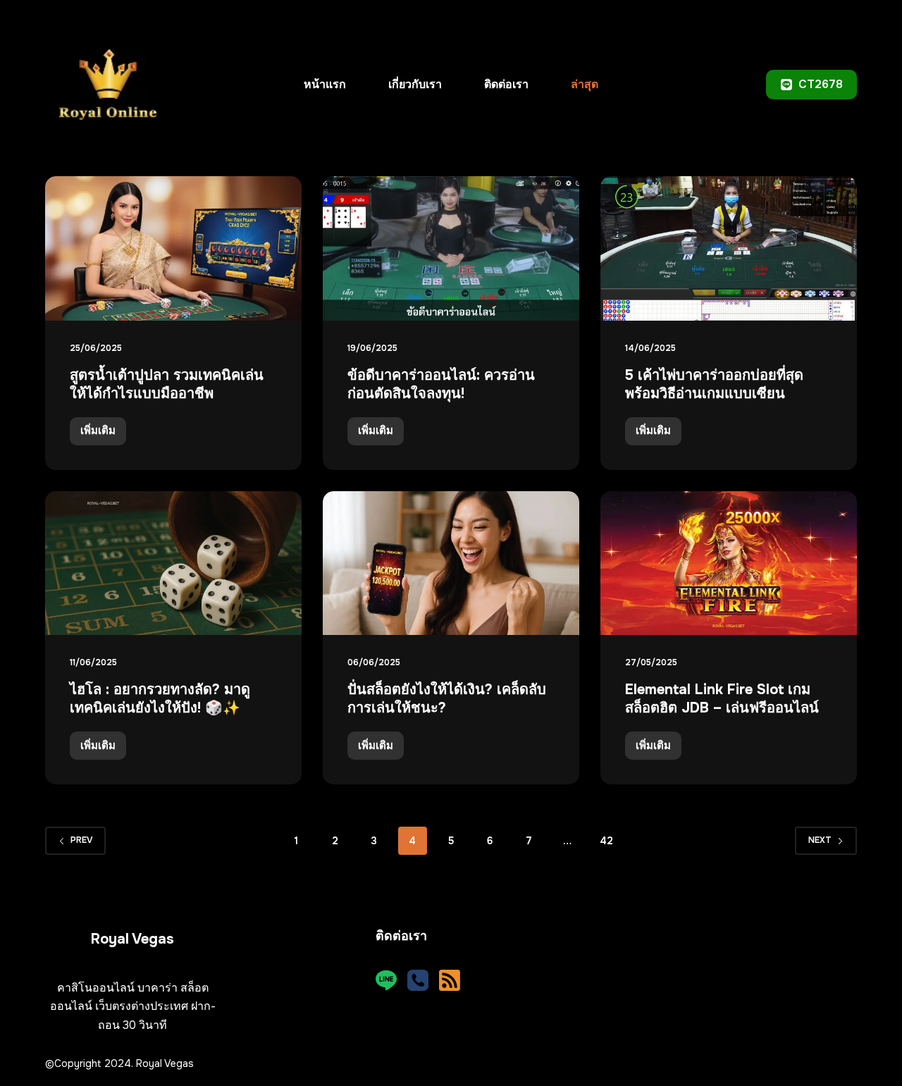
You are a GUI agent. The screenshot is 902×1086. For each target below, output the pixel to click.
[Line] (386, 980)
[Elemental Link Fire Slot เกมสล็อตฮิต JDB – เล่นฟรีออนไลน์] (728, 563)
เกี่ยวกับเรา (415, 84)
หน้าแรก (325, 84)
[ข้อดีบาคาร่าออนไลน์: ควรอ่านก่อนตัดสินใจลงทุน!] (451, 248)
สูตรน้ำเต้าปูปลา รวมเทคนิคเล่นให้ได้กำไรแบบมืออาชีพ (167, 384)
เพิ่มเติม (103, 434)
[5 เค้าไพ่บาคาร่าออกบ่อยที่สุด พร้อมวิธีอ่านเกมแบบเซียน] (728, 248)
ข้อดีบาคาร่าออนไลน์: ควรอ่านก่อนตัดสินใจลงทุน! (441, 384)
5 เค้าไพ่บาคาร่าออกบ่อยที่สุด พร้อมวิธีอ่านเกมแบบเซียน (714, 384)
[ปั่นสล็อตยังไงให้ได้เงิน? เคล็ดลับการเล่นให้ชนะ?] (451, 563)
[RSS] (449, 980)
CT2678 (820, 84)
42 (606, 840)
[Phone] (417, 980)
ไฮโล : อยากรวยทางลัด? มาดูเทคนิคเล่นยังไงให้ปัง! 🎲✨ (160, 699)
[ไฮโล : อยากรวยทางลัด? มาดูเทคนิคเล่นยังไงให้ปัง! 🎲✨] (173, 563)
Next (820, 840)
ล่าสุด (584, 84)
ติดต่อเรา (506, 84)
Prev (81, 840)
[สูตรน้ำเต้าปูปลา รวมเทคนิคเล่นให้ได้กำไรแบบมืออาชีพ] (173, 248)
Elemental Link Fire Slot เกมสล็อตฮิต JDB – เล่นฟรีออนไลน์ (722, 699)
